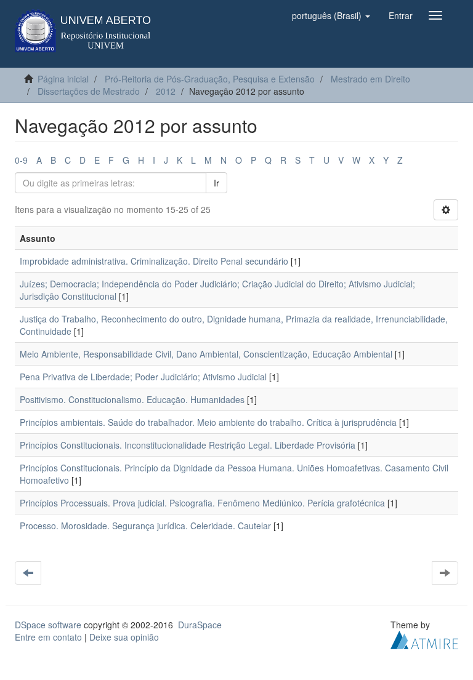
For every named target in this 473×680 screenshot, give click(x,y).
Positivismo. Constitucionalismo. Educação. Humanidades (132, 399)
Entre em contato (48, 637)
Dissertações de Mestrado (89, 91)
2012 (166, 91)
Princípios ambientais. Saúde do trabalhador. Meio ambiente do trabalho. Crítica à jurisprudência (208, 422)
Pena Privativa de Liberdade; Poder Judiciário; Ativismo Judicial (143, 376)
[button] (331, 15)
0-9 (21, 160)
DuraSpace (200, 624)
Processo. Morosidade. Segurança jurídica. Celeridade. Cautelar (145, 525)
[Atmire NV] (424, 639)
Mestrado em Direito (370, 79)
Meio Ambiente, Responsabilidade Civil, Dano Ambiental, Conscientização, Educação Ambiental (206, 354)
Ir (216, 183)
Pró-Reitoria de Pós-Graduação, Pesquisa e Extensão (210, 79)
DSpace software (48, 624)
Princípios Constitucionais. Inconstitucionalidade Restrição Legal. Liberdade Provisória (187, 445)
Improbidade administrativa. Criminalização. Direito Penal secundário (154, 261)
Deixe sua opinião (124, 637)
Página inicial (63, 79)
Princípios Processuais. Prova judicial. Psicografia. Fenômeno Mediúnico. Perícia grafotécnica (202, 503)
